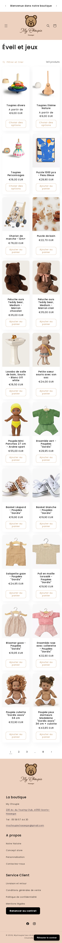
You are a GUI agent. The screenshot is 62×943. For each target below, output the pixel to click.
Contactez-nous (15, 863)
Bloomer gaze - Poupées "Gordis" (16, 646)
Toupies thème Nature (46, 107)
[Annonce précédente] (5, 6)
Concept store (14, 850)
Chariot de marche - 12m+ (16, 237)
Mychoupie (19, 935)
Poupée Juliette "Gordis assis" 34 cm (16, 715)
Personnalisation (15, 857)
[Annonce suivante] (56, 6)
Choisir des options (16, 124)
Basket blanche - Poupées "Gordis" (46, 510)
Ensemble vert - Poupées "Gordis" (46, 443)
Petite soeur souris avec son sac (46, 374)
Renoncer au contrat (23, 910)
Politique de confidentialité (21, 896)
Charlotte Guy (30, 938)
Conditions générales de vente (23, 890)
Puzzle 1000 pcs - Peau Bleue (46, 174)
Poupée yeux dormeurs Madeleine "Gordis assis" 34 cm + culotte (46, 718)
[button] (6, 25)
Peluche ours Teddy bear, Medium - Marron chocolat (16, 305)
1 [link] (10, 751)
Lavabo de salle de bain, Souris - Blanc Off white (16, 376)
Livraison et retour (16, 883)
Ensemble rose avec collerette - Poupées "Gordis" (46, 647)
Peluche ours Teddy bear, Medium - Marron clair (46, 304)
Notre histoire (13, 843)
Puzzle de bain (46, 236)
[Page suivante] (51, 752)
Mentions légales (15, 903)
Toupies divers (15, 105)
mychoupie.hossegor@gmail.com (25, 825)
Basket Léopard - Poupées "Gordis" (16, 510)
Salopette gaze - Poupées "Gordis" (16, 576)
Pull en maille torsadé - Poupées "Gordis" (46, 578)
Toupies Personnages (16, 174)
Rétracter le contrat (47, 937)
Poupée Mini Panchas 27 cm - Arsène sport (16, 443)
